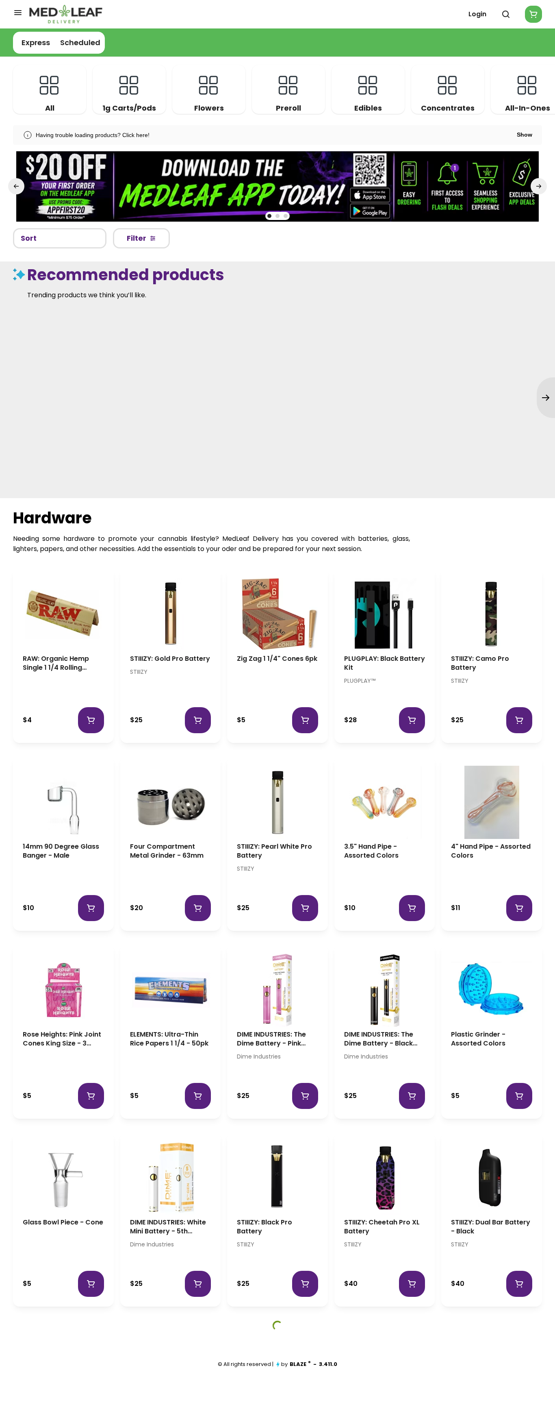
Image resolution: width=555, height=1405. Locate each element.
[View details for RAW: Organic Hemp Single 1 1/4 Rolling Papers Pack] (63, 614)
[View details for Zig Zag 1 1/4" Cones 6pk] (277, 614)
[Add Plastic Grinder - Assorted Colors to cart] (519, 1096)
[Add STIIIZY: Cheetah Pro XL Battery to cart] (412, 1284)
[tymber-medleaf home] (65, 14)
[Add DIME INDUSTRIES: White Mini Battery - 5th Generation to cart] (198, 1284)
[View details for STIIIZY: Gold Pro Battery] (170, 614)
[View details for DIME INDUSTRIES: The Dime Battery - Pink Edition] (277, 990)
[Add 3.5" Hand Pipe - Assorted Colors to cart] (412, 908)
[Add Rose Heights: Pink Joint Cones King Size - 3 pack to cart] (91, 1096)
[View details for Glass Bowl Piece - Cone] (63, 1178)
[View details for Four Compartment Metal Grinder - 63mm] (170, 802)
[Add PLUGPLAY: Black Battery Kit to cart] (412, 720)
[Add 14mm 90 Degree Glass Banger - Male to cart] (91, 908)
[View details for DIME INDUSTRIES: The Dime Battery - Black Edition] (384, 990)
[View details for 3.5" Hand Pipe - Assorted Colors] (384, 802)
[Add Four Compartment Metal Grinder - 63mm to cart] (198, 908)
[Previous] (16, 186)
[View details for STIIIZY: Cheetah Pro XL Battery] (384, 1178)
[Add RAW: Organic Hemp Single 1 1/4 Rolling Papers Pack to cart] (91, 720)
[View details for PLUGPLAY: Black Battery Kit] (384, 614)
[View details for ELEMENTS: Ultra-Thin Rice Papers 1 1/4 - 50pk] (170, 990)
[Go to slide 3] (286, 216)
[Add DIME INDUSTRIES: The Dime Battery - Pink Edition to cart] (305, 1096)
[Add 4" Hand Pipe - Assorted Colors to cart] (519, 908)
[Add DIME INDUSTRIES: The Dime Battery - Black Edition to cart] (412, 1096)
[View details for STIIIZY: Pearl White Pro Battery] (277, 802)
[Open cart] (532, 14)
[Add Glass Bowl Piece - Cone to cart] (91, 1284)
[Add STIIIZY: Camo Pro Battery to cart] (519, 720)
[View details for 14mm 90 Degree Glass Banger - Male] (63, 802)
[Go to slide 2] (277, 216)
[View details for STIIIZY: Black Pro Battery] (277, 1178)
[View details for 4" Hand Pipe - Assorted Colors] (491, 802)
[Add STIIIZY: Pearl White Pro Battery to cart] (305, 908)
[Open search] (506, 14)
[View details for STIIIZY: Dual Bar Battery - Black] (491, 1178)
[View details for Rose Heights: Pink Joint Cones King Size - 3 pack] (63, 990)
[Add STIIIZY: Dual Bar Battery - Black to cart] (519, 1284)
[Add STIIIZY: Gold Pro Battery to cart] (198, 720)
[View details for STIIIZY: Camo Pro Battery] (491, 614)
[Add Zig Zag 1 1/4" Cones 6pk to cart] (305, 720)
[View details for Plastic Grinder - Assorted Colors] (491, 990)
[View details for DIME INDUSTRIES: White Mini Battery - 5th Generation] (170, 1178)
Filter (136, 238)
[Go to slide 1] (269, 216)
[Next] (539, 186)
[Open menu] (18, 12)
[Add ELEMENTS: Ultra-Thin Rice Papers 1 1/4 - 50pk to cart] (198, 1096)
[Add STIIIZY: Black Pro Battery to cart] (305, 1284)
